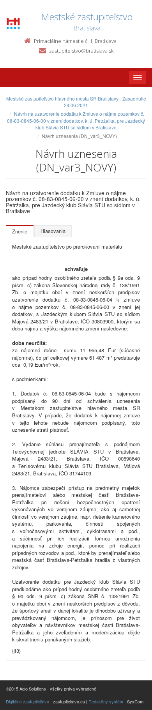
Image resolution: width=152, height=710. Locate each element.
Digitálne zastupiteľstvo (27, 701)
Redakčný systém (105, 701)
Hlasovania (53, 231)
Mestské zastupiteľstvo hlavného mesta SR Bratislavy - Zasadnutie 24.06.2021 (76, 101)
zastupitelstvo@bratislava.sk (81, 50)
